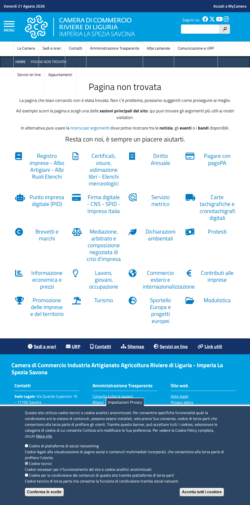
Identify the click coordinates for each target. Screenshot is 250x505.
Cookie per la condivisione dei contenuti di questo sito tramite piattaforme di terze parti (101, 475)
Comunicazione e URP (196, 48)
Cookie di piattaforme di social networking (64, 446)
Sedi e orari (51, 48)
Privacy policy (182, 402)
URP (76, 346)
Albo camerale (158, 48)
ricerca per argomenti (89, 128)
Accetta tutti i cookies (202, 492)
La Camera (26, 48)
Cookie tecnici (40, 463)
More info (44, 436)
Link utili (213, 346)
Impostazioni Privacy (125, 402)
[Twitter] (212, 20)
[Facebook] (205, 20)
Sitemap (135, 346)
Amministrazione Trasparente (114, 48)
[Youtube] (219, 20)
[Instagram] (226, 20)
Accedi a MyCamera (229, 6)
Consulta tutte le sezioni (113, 396)
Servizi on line (29, 74)
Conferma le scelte (44, 492)
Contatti (76, 48)
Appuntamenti (60, 74)
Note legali (179, 396)
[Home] (80, 26)
